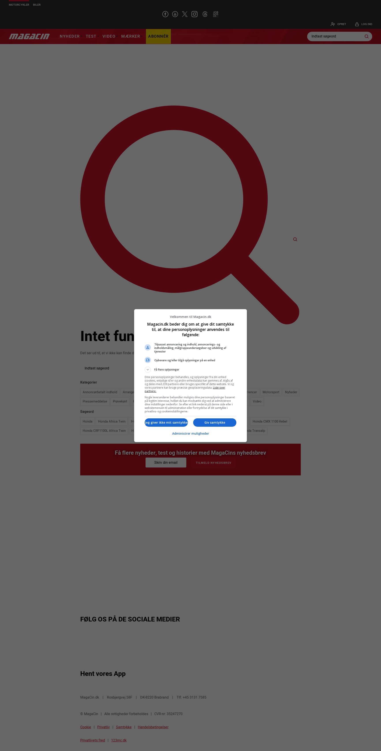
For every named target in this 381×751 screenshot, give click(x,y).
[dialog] (190, 375)
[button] (190, 370)
